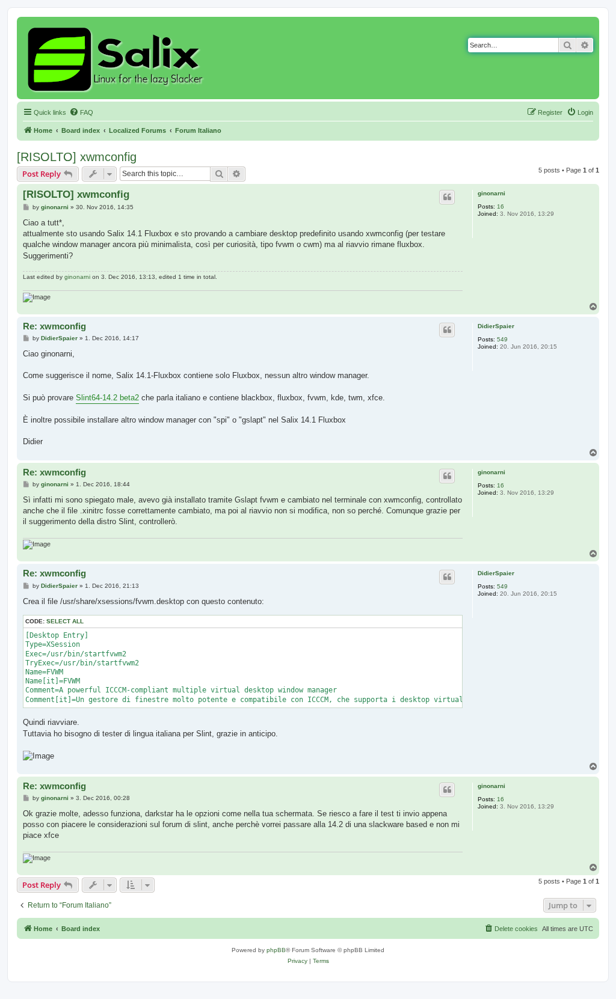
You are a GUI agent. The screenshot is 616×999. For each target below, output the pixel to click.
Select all (65, 621)
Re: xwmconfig (54, 326)
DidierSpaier (496, 326)
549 (502, 339)
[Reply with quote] (447, 197)
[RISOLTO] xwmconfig (77, 156)
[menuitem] (81, 112)
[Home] (117, 58)
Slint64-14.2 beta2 (107, 397)
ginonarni (491, 193)
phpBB (276, 950)
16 (500, 206)
